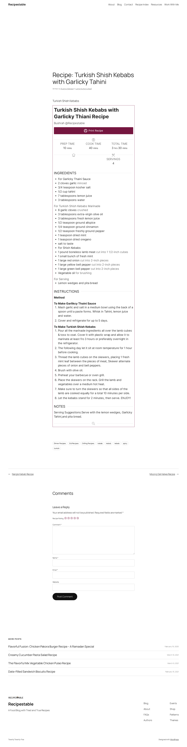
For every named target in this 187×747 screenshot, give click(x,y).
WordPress (174, 739)
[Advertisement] (93, 36)
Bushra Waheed (67, 89)
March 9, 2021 (173, 663)
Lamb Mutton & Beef (84, 89)
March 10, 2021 (173, 655)
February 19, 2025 (172, 646)
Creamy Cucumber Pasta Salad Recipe (32, 655)
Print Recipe (95, 130)
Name (55, 558)
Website (56, 582)
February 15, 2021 (172, 671)
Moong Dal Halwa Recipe (162, 474)
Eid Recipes (73, 443)
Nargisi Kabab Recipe (23, 474)
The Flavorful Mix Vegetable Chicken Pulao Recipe (39, 663)
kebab (117, 443)
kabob (108, 443)
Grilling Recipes (88, 443)
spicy (125, 443)
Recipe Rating (58, 518)
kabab (100, 443)
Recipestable (17, 4)
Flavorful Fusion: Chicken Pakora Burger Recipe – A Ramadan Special (51, 646)
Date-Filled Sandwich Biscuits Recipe (31, 671)
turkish (56, 448)
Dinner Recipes (60, 443)
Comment (57, 524)
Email (55, 570)
